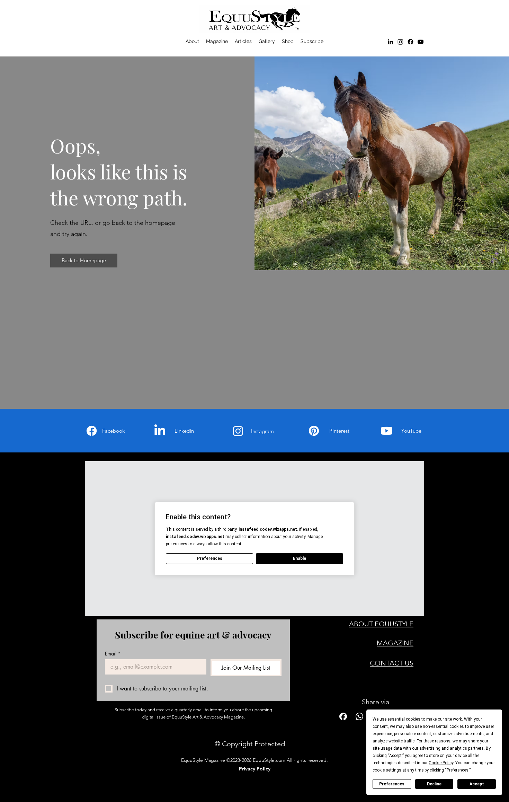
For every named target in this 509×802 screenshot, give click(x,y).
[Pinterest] (314, 431)
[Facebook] (410, 41)
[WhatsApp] (359, 716)
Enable (299, 558)
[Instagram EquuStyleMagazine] (400, 41)
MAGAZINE (395, 643)
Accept (477, 784)
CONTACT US (391, 663)
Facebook (113, 431)
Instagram (262, 431)
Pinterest (339, 431)
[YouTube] (420, 41)
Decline (434, 784)
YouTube (411, 431)
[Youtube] (386, 431)
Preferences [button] (457, 770)
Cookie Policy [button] (441, 762)
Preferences (391, 784)
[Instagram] (238, 431)
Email (112, 653)
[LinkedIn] (390, 41)
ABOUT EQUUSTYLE (381, 624)
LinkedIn (184, 431)
